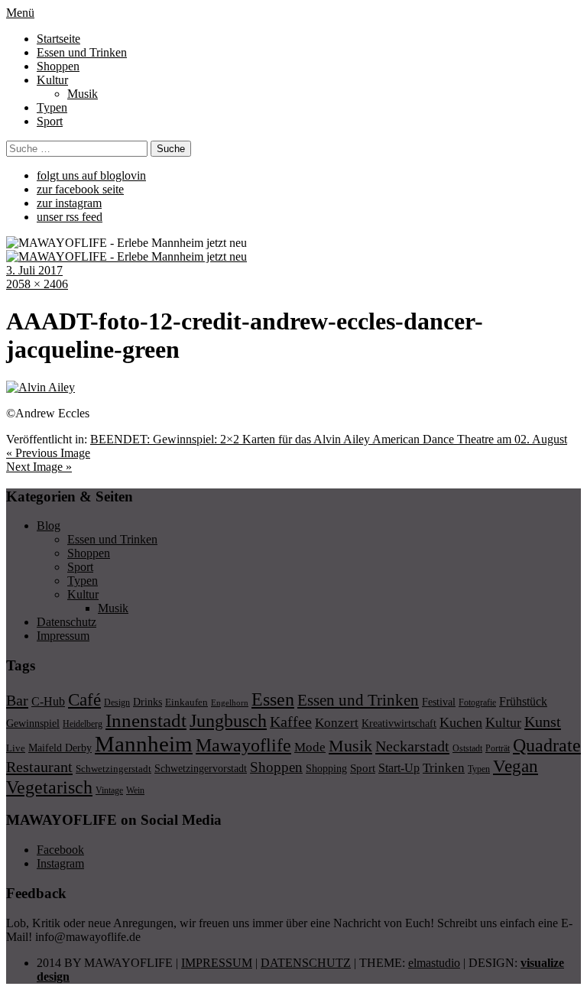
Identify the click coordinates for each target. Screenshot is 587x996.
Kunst (542, 721)
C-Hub (48, 701)
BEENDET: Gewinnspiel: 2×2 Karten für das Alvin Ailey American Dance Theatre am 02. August (328, 439)
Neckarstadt (412, 746)
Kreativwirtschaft (399, 723)
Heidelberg (82, 723)
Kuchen (460, 722)
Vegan (515, 766)
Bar (17, 700)
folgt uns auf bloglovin (91, 175)
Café (84, 699)
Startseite (58, 38)
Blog (48, 525)
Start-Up (399, 767)
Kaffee (291, 721)
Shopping (326, 768)
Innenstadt (145, 720)
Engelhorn (229, 703)
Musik (82, 93)
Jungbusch (228, 720)
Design (117, 702)
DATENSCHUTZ (306, 962)
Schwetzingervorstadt (200, 768)
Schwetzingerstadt (113, 768)
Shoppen (58, 66)
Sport (50, 121)
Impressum (63, 635)
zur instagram (69, 202)
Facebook (60, 849)
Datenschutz (66, 621)
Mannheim (144, 744)
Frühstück (523, 701)
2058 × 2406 (37, 283)
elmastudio (434, 962)
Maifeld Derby (60, 747)
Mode (310, 747)
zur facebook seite (80, 189)
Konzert (336, 722)
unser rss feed (69, 216)
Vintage (109, 790)
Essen (272, 699)
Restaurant (39, 766)
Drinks (147, 702)
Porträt (497, 748)
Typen (52, 107)
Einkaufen (186, 702)
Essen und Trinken (82, 52)
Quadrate (547, 745)
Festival (439, 702)
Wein (135, 790)
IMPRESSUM (216, 962)
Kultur (52, 79)
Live (15, 748)
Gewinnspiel (33, 723)
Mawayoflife (243, 745)
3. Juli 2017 (34, 270)
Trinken (444, 767)
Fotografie (477, 702)
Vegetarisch (49, 787)
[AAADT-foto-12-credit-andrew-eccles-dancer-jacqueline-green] (40, 387)
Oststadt (467, 748)
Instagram (60, 863)
